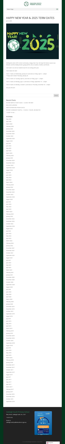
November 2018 (10, 338)
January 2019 (9, 333)
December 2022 (10, 219)
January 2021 (9, 275)
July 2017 (8, 377)
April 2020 (8, 297)
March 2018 (9, 357)
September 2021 (10, 255)
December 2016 (10, 394)
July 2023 (8, 202)
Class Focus (39, 441)
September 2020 (10, 284)
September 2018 (10, 343)
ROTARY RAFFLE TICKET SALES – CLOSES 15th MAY (19, 102)
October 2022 (9, 223)
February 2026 (10, 126)
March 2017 (9, 387)
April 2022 (8, 238)
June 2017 (8, 379)
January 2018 (9, 362)
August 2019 (9, 316)
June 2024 (8, 175)
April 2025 (8, 150)
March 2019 (9, 328)
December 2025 (10, 131)
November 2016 (10, 396)
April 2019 (8, 326)
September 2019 (10, 314)
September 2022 (10, 226)
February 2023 (10, 214)
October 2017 (9, 370)
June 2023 (8, 204)
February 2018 (10, 360)
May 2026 (8, 119)
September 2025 (10, 138)
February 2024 (10, 185)
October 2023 (9, 194)
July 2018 (8, 348)
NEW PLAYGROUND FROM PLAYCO (15, 107)
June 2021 (8, 262)
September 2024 (10, 167)
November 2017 (10, 367)
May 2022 (8, 236)
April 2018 (8, 355)
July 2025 (8, 143)
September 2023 (10, 197)
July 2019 (8, 318)
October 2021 (9, 253)
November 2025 (10, 133)
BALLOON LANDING (11, 105)
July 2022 (8, 231)
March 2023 (9, 211)
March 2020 (9, 299)
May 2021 (8, 265)
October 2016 (9, 399)
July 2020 (8, 289)
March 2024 (9, 182)
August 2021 (9, 258)
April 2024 (8, 180)
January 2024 (9, 187)
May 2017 (8, 382)
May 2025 (8, 148)
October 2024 (9, 165)
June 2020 (8, 292)
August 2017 (9, 374)
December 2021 (10, 248)
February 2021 (10, 272)
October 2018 (9, 340)
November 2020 (10, 279)
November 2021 (10, 250)
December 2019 (10, 306)
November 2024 (10, 163)
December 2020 (10, 277)
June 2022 (8, 233)
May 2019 (8, 323)
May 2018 (8, 352)
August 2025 (9, 141)
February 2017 (10, 389)
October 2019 (9, 311)
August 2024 (9, 170)
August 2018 (9, 345)
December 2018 (10, 335)
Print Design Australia (31, 441)
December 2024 (10, 160)
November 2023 (10, 192)
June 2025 (8, 146)
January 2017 (9, 391)
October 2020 (9, 282)
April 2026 (8, 121)
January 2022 (9, 245)
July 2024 (8, 172)
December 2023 (10, 189)
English (50, 442)
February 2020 (10, 301)
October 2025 (9, 136)
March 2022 (9, 240)
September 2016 (10, 401)
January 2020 (9, 304)
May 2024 (8, 177)
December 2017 (10, 365)
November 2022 (10, 221)
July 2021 (8, 260)
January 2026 (9, 129)
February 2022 (10, 243)
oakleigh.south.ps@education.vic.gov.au (16, 422)
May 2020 (8, 294)
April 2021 (8, 267)
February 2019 (10, 331)
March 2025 (9, 153)
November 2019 (10, 309)
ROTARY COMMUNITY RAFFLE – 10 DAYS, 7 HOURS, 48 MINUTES (23, 110)
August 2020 (9, 287)
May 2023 (8, 206)
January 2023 (9, 216)
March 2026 (9, 124)
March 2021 (9, 270)
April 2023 (8, 209)
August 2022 (9, 228)
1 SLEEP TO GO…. (10, 112)
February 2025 (10, 155)
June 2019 (8, 321)
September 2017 (10, 372)
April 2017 (8, 384)
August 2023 (9, 199)
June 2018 (8, 350)
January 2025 (9, 158)
